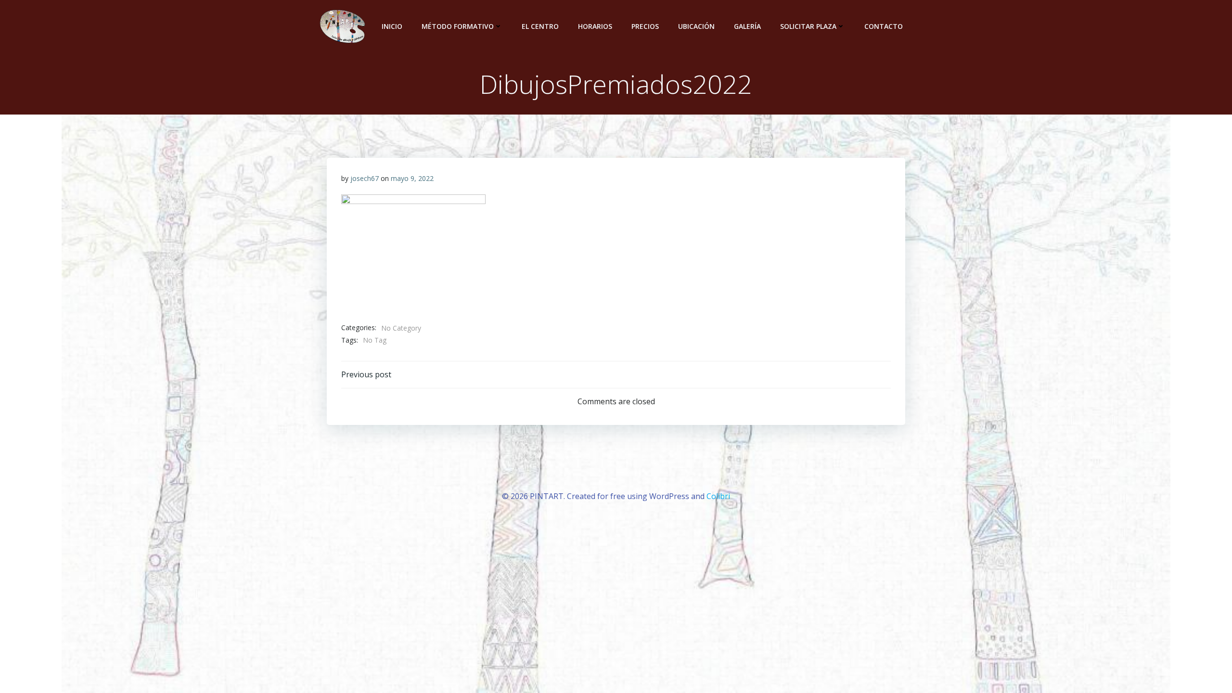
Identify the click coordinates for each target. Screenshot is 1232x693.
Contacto (883, 26)
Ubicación (696, 26)
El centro (540, 26)
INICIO (392, 26)
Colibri (718, 496)
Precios (645, 26)
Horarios (595, 26)
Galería (747, 26)
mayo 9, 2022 (412, 178)
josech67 (364, 178)
